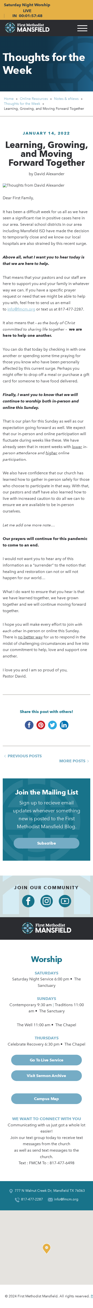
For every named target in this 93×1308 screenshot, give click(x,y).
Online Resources (34, 99)
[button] (48, 1249)
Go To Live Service (46, 1060)
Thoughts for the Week (44, 64)
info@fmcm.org (21, 309)
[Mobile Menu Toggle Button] (82, 28)
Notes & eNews (66, 99)
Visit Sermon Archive (46, 1075)
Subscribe (46, 843)
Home (9, 99)
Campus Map (46, 1098)
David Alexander (49, 173)
